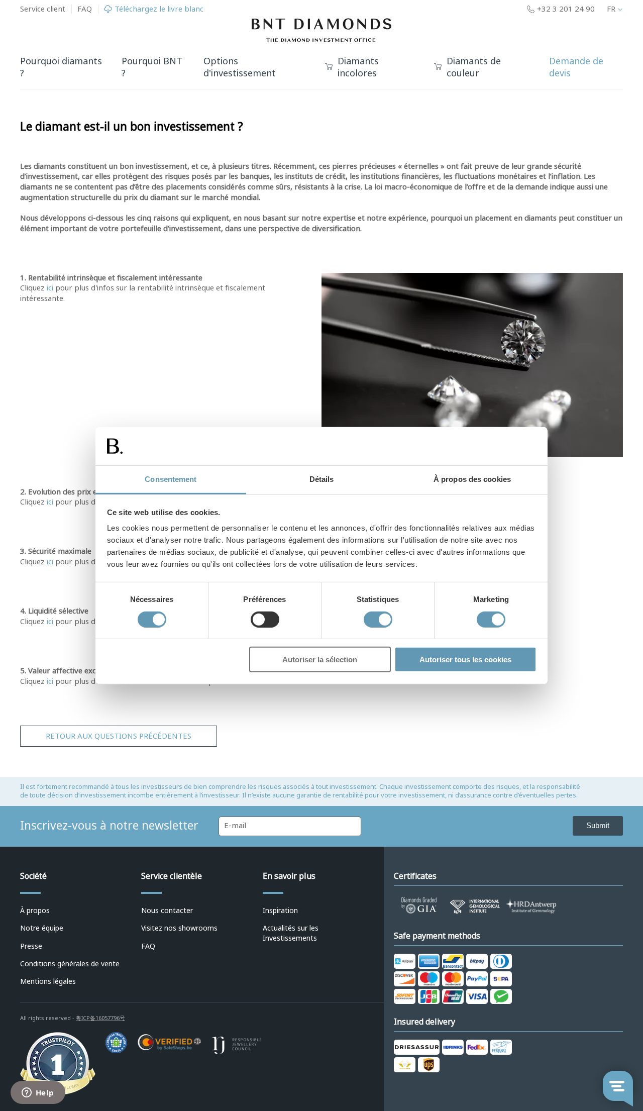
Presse (31, 946)
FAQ (84, 9)
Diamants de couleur (474, 67)
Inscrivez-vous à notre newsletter (109, 825)
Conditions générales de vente (70, 964)
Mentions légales (48, 981)
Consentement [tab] (170, 479)
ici (50, 287)
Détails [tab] (321, 479)
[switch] (265, 619)
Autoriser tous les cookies (465, 659)
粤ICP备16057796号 (100, 1018)
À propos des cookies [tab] (472, 479)
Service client (42, 9)
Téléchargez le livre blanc (159, 9)
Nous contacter (167, 910)
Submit (597, 825)
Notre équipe (41, 928)
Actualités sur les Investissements (290, 933)
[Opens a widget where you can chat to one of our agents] (37, 1093)
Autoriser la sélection (319, 659)
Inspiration (280, 910)
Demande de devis (576, 67)
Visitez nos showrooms (179, 928)
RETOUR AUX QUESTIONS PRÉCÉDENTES (118, 736)
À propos (35, 910)
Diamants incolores (358, 67)
